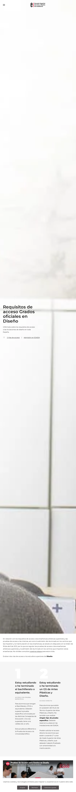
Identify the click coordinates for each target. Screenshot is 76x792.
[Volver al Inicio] (38, 5)
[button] (4, 5)
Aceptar (22, 787)
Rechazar (35, 787)
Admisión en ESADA (32, 338)
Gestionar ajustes (50, 787)
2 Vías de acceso (13, 338)
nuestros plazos (35, 651)
